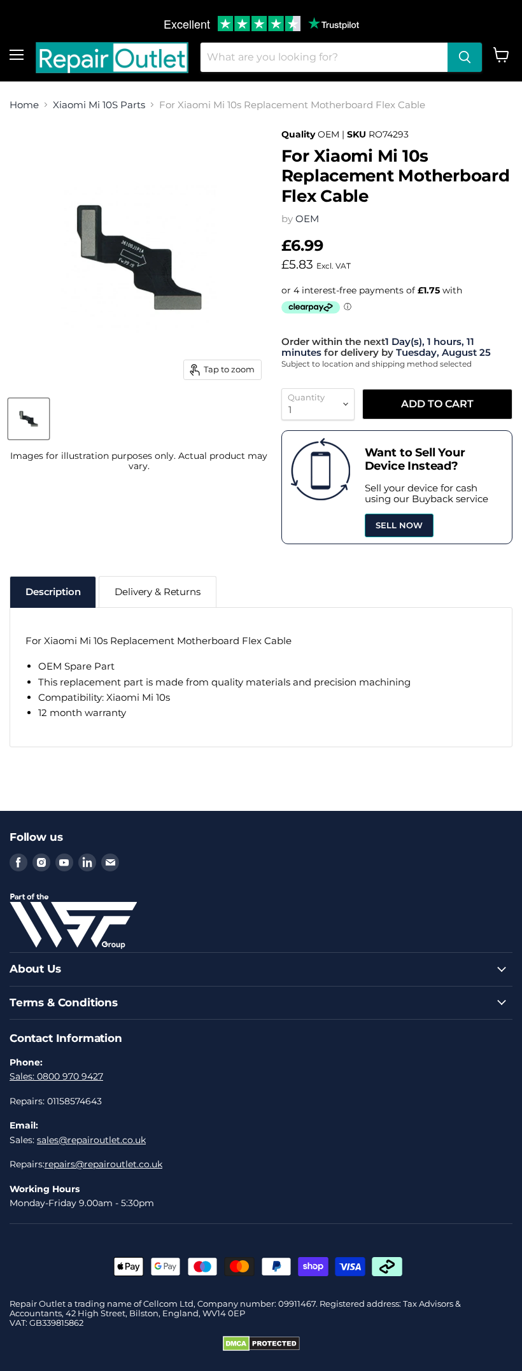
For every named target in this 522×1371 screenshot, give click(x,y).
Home (24, 104)
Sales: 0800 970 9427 (56, 1076)
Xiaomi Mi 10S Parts (99, 104)
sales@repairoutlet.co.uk (91, 1140)
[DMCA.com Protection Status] (261, 1348)
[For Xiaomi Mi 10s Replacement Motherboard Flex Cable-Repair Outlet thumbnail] (28, 418)
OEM (307, 219)
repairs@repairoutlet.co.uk (103, 1164)
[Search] (465, 57)
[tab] (53, 591)
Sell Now (399, 525)
